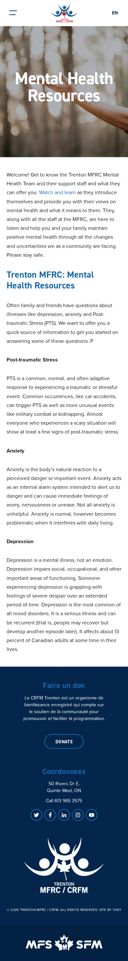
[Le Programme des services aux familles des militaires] (64, 942)
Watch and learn (57, 192)
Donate (64, 742)
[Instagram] (78, 815)
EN (115, 12)
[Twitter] (36, 815)
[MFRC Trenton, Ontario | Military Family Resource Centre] (64, 13)
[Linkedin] (64, 815)
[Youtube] (91, 815)
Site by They (110, 910)
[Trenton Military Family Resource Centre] (64, 865)
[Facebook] (50, 815)
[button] (13, 13)
